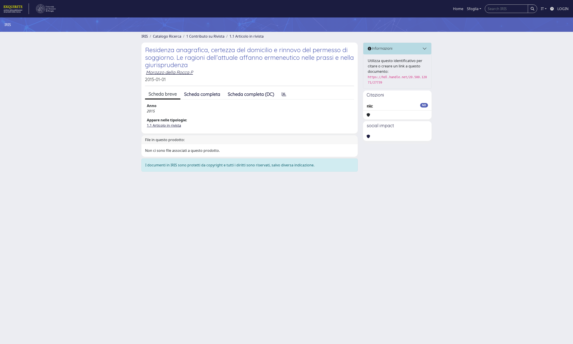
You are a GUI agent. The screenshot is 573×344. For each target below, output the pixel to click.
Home (458, 8)
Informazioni (381, 48)
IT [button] (542, 8)
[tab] (284, 94)
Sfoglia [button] (473, 8)
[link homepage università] (45, 8)
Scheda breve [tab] (163, 94)
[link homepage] (16, 8)
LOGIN (563, 8)
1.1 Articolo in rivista (246, 36)
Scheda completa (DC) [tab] (251, 94)
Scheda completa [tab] (202, 94)
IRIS (144, 36)
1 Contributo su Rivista (205, 36)
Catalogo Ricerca (167, 36)
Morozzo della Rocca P (169, 72)
